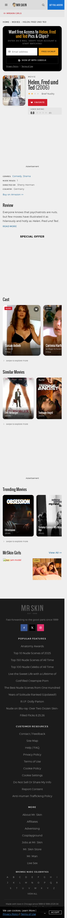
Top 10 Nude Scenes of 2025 (32, 653)
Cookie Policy (32, 768)
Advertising (32, 828)
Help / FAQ (32, 747)
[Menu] (6, 4)
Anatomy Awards (32, 646)
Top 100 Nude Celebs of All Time (32, 667)
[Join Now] (56, 5)
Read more (10, 226)
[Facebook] (24, 627)
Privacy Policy (12, 66)
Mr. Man (32, 856)
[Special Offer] (32, 266)
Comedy (17, 176)
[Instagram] (40, 627)
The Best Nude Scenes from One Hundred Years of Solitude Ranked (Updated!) (32, 691)
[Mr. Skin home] (19, 5)
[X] (32, 627)
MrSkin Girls (14, 13)
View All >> (55, 552)
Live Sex (32, 863)
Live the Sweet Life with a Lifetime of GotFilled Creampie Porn (32, 677)
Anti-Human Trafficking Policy (32, 796)
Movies (16, 22)
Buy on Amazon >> (13, 194)
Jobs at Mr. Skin (32, 842)
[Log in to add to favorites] (36, 309)
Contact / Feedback (32, 734)
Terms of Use (27, 66)
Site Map (32, 740)
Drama (27, 176)
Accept (55, 912)
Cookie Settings (32, 775)
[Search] (43, 4)
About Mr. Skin (32, 814)
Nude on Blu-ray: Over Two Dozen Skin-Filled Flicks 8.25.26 (32, 712)
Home (6, 22)
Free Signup (48, 51)
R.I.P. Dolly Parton (32, 701)
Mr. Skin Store (32, 849)
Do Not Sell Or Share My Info (32, 782)
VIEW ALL (32, 893)
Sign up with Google (34, 60)
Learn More (28, 910)
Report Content (32, 789)
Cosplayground (32, 835)
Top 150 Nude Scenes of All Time (32, 660)
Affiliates (32, 821)
